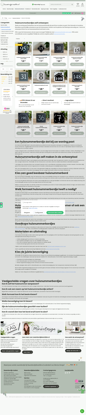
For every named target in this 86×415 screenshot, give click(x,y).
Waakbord (3, 35)
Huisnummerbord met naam (7, 31)
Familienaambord (8, 381)
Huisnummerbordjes (6, 29)
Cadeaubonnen (4, 44)
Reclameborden (4, 38)
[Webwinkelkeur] (80, 387)
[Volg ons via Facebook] (67, 373)
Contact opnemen (50, 386)
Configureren (39, 212)
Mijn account (27, 372)
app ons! (43, 4)
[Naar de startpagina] (10, 4)
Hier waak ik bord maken (10, 375)
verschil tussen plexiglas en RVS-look (56, 246)
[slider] (1, 66)
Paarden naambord (9, 372)
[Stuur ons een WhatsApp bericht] (82, 411)
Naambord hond (8, 384)
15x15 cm (5, 52)
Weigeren (27, 212)
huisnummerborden (59, 34)
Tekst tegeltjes (4, 42)
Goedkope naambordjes (10, 378)
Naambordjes (4, 25)
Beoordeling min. (6, 74)
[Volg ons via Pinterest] (69, 373)
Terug (5, 18)
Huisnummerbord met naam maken (13, 377)
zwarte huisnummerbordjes (52, 249)
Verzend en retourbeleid (30, 381)
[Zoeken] (72, 4)
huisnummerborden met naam (63, 32)
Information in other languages (31, 387)
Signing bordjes (4, 40)
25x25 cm (5, 56)
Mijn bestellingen (28, 374)
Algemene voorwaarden (30, 375)
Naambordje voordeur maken (11, 374)
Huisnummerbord (5, 27)
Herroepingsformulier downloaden (32, 386)
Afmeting (4, 49)
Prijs (2, 64)
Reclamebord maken (9, 383)
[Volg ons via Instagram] (66, 373)
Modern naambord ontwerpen (11, 380)
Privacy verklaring (28, 383)
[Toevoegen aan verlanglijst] (30, 67)
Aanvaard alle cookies (55, 212)
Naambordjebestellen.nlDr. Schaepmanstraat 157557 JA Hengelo (49, 374)
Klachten (26, 384)
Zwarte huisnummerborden (7, 33)
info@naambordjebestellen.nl (50, 378)
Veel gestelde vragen (29, 380)
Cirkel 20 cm (6, 59)
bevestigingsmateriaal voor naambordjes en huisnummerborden (60, 272)
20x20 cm (5, 54)
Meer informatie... (33, 208)
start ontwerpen (23, 64)
